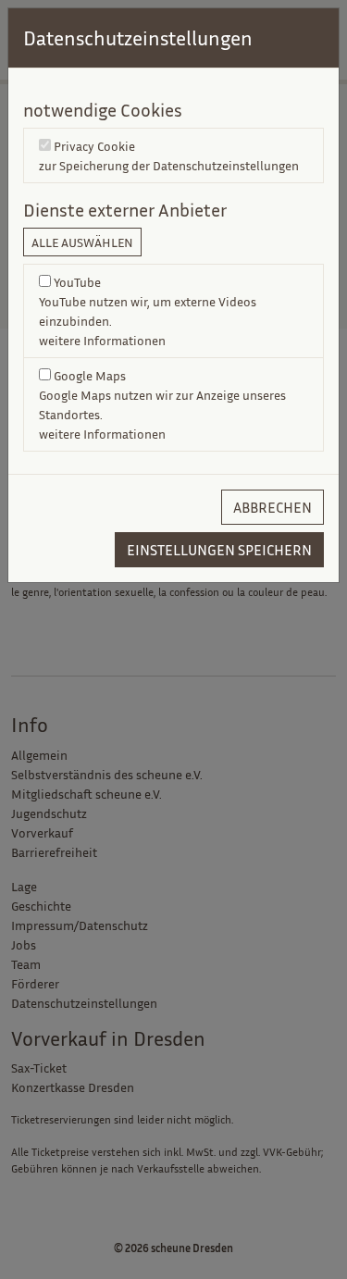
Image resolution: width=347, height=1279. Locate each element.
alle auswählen (82, 242)
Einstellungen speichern (219, 549)
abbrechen (272, 507)
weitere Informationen (102, 340)
